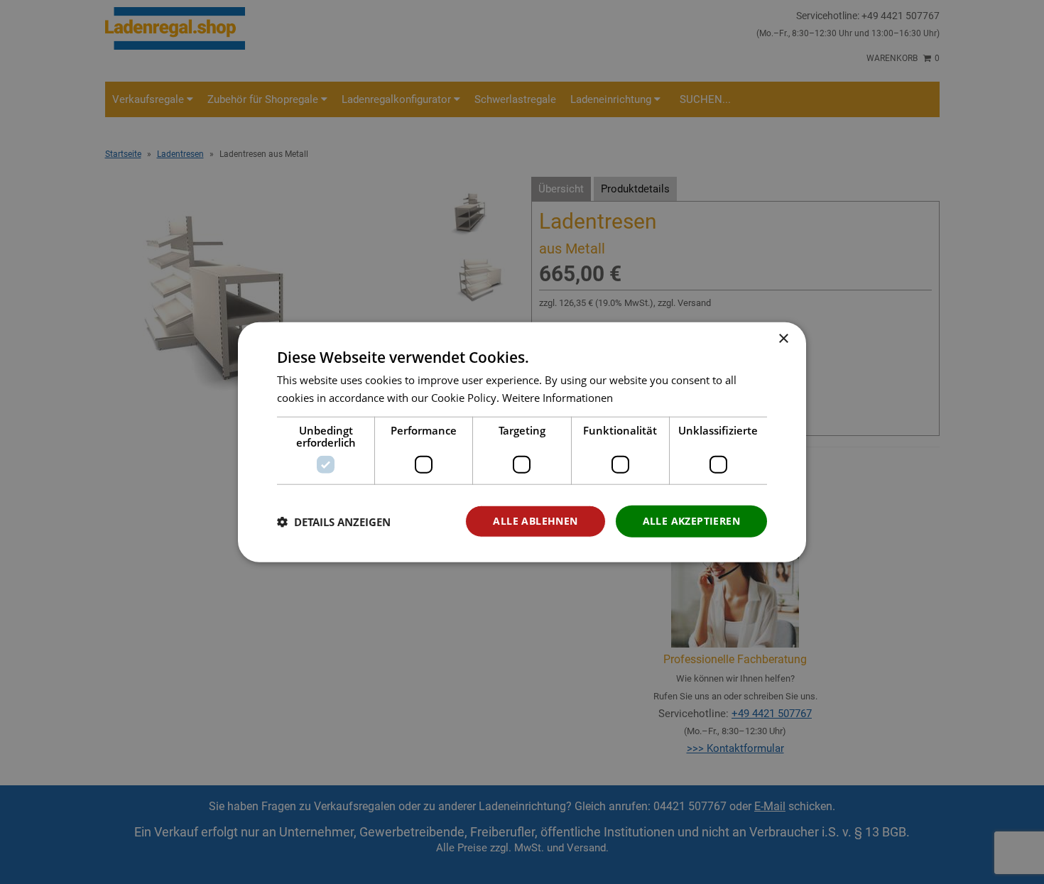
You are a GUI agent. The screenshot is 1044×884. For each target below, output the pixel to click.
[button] (334, 521)
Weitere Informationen (557, 397)
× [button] (783, 338)
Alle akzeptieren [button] (691, 521)
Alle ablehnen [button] (535, 521)
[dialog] (522, 442)
